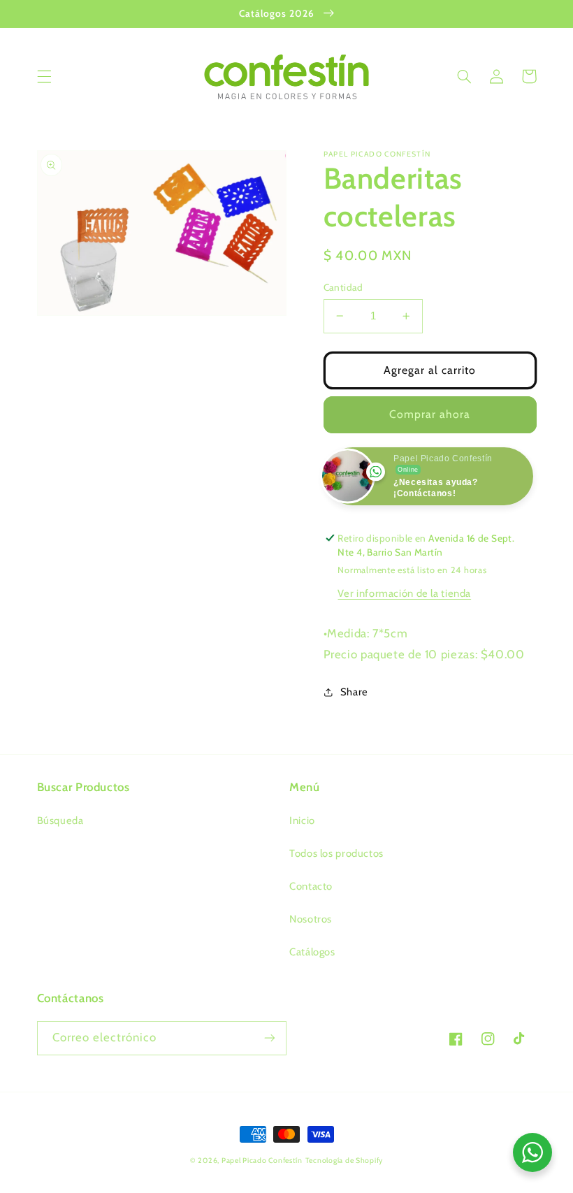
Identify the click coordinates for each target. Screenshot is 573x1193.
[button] (44, 76)
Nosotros (310, 919)
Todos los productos (336, 853)
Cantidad (343, 287)
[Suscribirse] (270, 1038)
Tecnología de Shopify (344, 1160)
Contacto (311, 886)
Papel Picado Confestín (262, 1160)
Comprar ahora (430, 414)
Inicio (302, 820)
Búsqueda (60, 820)
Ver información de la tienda (404, 593)
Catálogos (312, 952)
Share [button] (354, 692)
